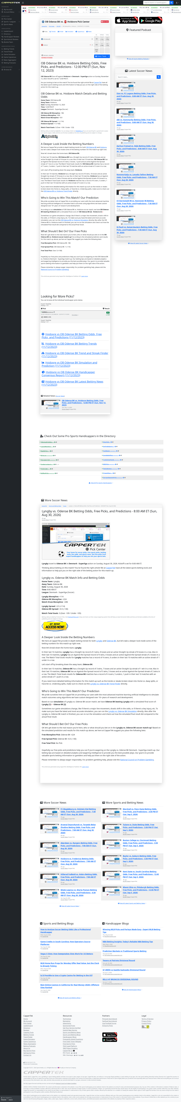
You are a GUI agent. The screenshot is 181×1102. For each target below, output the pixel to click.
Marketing (66, 1021)
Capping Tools (28, 1032)
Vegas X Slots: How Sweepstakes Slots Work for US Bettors (66, 953)
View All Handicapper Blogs (132, 990)
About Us (26, 1048)
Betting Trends (9, 49)
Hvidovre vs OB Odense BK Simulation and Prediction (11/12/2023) (69, 364)
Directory (7, 34)
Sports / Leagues (10, 22)
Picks (46, 31)
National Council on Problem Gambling (55, 269)
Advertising (67, 1023)
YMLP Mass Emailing (70, 1048)
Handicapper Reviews (11, 37)
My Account (8, 9)
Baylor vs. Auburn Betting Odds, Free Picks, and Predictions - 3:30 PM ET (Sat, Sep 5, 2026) (140, 859)
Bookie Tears (8, 42)
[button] (177, 3)
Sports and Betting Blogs (72, 1035)
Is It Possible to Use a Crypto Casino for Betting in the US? (66, 975)
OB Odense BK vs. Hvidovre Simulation (74, 220)
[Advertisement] (98, 778)
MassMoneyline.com (110, 936)
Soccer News (60, 396)
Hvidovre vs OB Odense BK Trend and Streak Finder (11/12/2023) (75, 354)
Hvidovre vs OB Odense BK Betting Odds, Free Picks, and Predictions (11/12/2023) (72, 335)
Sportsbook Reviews (11, 39)
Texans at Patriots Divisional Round (119, 960)
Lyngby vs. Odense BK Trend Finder (105, 683)
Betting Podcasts (10, 63)
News (90, 31)
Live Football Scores (109, 1023)
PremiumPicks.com (73, 617)
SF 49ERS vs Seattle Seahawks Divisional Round (124, 970)
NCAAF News (126, 819)
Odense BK (111, 641)
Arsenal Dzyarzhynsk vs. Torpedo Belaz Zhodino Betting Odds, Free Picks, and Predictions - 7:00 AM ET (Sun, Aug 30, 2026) (78, 828)
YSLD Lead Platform (70, 1046)
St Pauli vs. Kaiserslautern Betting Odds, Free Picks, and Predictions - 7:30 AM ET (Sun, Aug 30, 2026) (137, 230)
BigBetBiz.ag (79, 131)
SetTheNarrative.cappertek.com (113, 955)
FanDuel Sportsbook (109, 1021)
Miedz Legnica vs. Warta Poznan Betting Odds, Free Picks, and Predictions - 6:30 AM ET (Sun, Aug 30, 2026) (79, 893)
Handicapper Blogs (69, 1037)
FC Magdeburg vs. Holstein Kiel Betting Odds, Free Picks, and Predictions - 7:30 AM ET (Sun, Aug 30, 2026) (78, 812)
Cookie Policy (146, 1023)
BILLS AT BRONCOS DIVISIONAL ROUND (120, 979)
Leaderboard (8, 31)
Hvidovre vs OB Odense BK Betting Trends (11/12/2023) (69, 345)
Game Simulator (9, 54)
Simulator (70, 31)
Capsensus (80, 31)
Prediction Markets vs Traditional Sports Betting (124, 951)
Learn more (84, 276)
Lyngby (99, 641)
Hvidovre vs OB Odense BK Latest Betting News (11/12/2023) (72, 383)
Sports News (8, 24)
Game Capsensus (10, 57)
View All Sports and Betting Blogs (70, 998)
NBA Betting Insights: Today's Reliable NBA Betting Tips (128, 941)
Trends (53, 31)
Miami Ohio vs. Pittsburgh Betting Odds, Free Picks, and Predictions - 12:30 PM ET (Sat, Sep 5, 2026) (141, 890)
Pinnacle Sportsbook (109, 1019)
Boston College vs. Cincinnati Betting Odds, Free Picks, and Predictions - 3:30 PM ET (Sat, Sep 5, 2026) (140, 843)
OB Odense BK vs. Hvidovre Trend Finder (58, 191)
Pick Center (8, 19)
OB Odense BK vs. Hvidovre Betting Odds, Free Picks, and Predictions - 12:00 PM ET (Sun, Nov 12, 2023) (84, 402)
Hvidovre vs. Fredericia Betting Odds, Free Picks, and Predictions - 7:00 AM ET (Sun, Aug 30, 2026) (78, 861)
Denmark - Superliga (48, 55)
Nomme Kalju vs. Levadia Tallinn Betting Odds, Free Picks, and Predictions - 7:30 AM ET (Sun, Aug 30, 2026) (137, 177)
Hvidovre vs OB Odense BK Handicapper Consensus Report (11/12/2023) (68, 373)
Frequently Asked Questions (73, 1039)
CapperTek (44, 26)
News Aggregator (10, 60)
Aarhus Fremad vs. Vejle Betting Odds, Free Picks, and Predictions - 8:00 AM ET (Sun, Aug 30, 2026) (137, 149)
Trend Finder (8, 52)
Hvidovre (103, 147)
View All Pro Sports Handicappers (101, 483)
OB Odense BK (91, 147)
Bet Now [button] (105, 22)
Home (25, 1019)
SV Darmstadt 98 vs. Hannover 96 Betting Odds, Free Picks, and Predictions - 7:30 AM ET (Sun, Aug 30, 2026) (137, 203)
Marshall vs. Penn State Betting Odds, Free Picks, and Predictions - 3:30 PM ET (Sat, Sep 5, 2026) (140, 812)
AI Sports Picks (107, 1026)
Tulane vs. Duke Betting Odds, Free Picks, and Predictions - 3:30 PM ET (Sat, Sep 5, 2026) (140, 827)
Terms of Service (147, 1019)
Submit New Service (70, 1030)
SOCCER (59, 26)
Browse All (7, 70)
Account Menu (9, 12)
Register (3, 1099)
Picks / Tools (101, 56)
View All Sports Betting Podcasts (138, 59)
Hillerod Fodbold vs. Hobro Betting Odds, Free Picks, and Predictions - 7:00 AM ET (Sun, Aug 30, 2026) (79, 877)
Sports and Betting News (55, 506)
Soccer (64, 506)
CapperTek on (68, 1051)
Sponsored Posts (69, 1026)
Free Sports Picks (69, 1044)
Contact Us (27, 1055)
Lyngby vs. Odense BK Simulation (122, 711)
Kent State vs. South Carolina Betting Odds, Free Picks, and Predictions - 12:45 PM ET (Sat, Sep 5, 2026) (141, 874)
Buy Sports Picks (29, 1051)
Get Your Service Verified (72, 1028)
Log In (11, 1099)
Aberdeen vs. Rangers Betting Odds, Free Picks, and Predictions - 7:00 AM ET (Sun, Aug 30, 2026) (79, 846)
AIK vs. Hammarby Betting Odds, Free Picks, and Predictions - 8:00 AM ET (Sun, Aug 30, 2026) (136, 122)
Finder (61, 31)
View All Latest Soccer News (70, 906)
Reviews (26, 1030)
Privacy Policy (146, 1021)
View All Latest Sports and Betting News (132, 903)
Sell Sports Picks (29, 1053)
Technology (67, 1019)
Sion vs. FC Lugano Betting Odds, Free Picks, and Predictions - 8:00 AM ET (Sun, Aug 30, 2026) (136, 96)
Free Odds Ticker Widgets (72, 1042)
